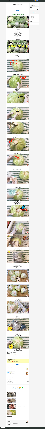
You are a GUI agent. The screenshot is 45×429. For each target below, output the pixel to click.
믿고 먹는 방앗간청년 (9, 372)
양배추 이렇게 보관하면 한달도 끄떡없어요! (18, 4)
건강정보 (32, 19)
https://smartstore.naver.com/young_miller (11, 371)
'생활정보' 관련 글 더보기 (9, 416)
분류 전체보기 (33, 16)
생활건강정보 (8, 0)
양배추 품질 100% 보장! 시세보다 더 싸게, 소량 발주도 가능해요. (13, 368)
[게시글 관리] (9, 377)
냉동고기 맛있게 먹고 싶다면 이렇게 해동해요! (10, 382)
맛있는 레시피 (33, 18)
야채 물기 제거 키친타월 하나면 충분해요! (20, 412)
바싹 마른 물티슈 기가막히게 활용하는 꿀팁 (10, 383)
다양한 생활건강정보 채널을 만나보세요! (34, 5)
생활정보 (7, 379)
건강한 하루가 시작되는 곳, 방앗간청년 (11, 373)
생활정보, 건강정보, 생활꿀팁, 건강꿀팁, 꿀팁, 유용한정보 (13, 423)
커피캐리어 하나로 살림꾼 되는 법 (9, 381)
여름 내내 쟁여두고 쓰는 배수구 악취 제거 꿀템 (20, 394)
